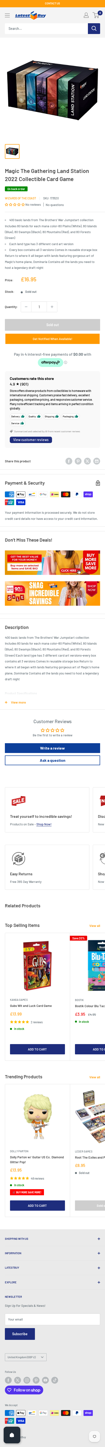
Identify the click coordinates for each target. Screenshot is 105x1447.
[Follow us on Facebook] (8, 1380)
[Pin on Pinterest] (78, 461)
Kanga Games (19, 999)
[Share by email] (96, 461)
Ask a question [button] (52, 760)
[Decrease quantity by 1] (26, 307)
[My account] (86, 15)
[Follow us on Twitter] (17, 1380)
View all (94, 926)
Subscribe (20, 1334)
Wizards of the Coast (20, 198)
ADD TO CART (37, 1049)
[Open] (12, 1435)
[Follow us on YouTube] (45, 1380)
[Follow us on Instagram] (26, 1380)
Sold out (52, 325)
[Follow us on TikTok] (54, 1380)
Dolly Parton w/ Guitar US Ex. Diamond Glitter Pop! (37, 1159)
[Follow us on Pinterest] (36, 1380)
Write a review (52, 748)
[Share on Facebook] (68, 461)
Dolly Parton (19, 1151)
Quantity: (11, 307)
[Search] (94, 28)
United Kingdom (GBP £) (22, 1357)
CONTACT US (52, 3)
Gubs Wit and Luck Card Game (31, 1006)
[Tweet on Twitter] (87, 461)
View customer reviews (31, 440)
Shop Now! (44, 824)
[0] (96, 15)
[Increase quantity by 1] (52, 307)
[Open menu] (7, 15)
